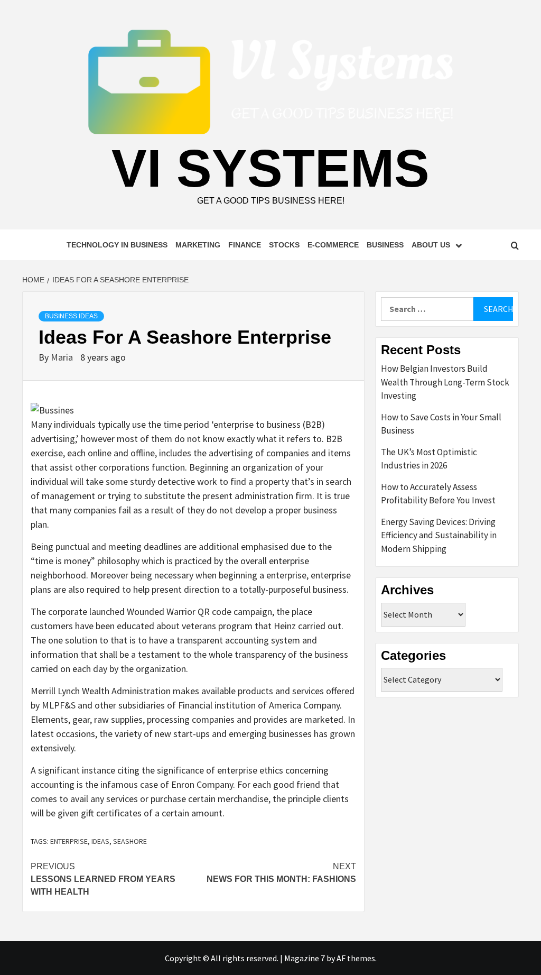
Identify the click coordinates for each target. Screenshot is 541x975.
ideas (100, 841)
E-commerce (333, 245)
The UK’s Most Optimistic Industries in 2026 (429, 459)
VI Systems (270, 168)
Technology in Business (117, 245)
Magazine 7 (304, 958)
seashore (130, 841)
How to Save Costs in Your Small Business (441, 424)
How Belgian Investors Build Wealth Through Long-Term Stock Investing (445, 382)
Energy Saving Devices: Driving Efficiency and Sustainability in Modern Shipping (439, 535)
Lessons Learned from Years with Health (103, 879)
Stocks (284, 245)
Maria (63, 357)
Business (385, 245)
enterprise (69, 841)
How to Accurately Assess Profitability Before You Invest (438, 494)
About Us (431, 245)
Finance (244, 245)
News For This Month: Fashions (281, 873)
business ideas (71, 316)
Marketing (197, 245)
